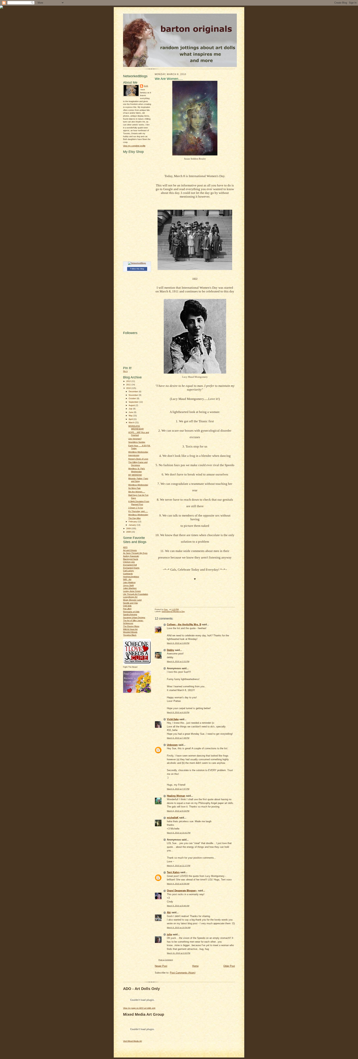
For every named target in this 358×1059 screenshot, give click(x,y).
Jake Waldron (129, 582)
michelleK (172, 817)
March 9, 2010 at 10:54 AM (178, 928)
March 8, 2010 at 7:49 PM (178, 738)
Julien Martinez (130, 588)
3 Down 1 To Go (135, 508)
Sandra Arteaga (130, 614)
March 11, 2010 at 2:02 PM (178, 953)
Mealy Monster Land (132, 600)
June (131, 412)
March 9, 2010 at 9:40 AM (178, 906)
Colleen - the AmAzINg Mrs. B (184, 624)
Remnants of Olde (131, 612)
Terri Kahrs (173, 872)
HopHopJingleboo (131, 576)
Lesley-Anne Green (132, 591)
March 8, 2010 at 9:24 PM (178, 811)
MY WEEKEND (135, 475)
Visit (132, 1041)
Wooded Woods (130, 632)
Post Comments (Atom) (182, 972)
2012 (128, 381)
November (134, 395)
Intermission (133, 455)
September (134, 402)
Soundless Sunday (136, 442)
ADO (125, 547)
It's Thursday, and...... (138, 511)
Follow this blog (137, 269)
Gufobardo (128, 574)
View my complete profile (134, 146)
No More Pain (134, 488)
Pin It (125, 371)
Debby (170, 650)
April (131, 419)
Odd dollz (127, 606)
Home (195, 966)
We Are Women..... (136, 492)
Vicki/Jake (173, 719)
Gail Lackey (128, 571)
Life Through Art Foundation (135, 594)
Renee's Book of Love (138, 459)
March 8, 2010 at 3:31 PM (178, 661)
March (132, 422)
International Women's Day (173, 611)
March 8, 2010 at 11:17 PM (178, 866)
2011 (128, 384)
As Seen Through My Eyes (135, 553)
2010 (128, 388)
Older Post (229, 966)
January (133, 525)
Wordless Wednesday (138, 452)
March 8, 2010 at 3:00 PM (178, 643)
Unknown (172, 744)
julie (169, 934)
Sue (146, 86)
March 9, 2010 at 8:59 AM (178, 884)
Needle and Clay (130, 603)
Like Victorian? (135, 439)
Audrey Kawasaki (131, 556)
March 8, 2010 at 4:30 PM (178, 712)
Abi (169, 912)
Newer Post (161, 966)
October (133, 398)
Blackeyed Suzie (130, 559)
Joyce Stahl (128, 585)
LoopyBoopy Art (130, 597)
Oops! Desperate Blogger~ (182, 890)
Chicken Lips (129, 562)
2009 (128, 528)
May (131, 415)
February (133, 521)
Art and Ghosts (130, 550)
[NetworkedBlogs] (137, 263)
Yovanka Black (129, 635)
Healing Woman (176, 795)
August (132, 405)
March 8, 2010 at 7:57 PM (178, 789)
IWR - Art (127, 579)
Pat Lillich (127, 609)
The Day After (134, 518)
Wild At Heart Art (130, 629)
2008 (128, 532)
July (131, 409)
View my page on (139, 1008)
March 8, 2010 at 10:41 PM (178, 833)
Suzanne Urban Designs (134, 617)
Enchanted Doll (130, 565)
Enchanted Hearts (131, 568)
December (134, 391)
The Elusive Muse (131, 626)
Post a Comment (165, 960)
